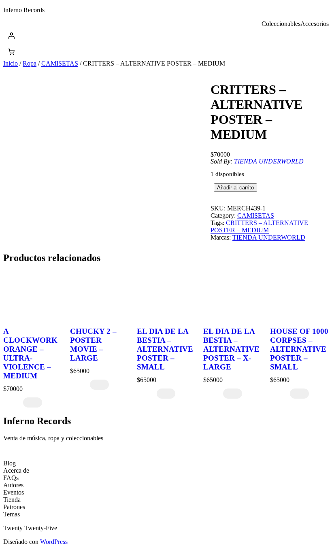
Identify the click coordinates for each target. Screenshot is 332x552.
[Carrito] (11, 52)
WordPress (54, 541)
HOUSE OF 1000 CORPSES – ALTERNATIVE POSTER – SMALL (299, 349)
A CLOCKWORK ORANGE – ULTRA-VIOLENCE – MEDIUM (30, 353)
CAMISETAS (59, 63)
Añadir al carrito (235, 188)
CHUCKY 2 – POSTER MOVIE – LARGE (93, 344)
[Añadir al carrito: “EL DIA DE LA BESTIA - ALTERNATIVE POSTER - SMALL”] (166, 394)
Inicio (10, 63)
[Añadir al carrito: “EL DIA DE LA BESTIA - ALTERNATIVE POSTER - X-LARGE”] (232, 394)
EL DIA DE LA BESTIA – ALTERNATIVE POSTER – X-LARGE (231, 349)
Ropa (29, 63)
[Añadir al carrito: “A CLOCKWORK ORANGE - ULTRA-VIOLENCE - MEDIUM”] (32, 402)
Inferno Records (24, 9)
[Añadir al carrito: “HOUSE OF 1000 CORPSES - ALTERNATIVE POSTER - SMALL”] (299, 394)
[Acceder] (166, 36)
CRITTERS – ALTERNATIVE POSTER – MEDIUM (259, 226)
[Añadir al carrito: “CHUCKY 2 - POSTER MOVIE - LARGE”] (99, 385)
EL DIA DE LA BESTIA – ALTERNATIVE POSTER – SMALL (165, 349)
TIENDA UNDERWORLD (269, 161)
